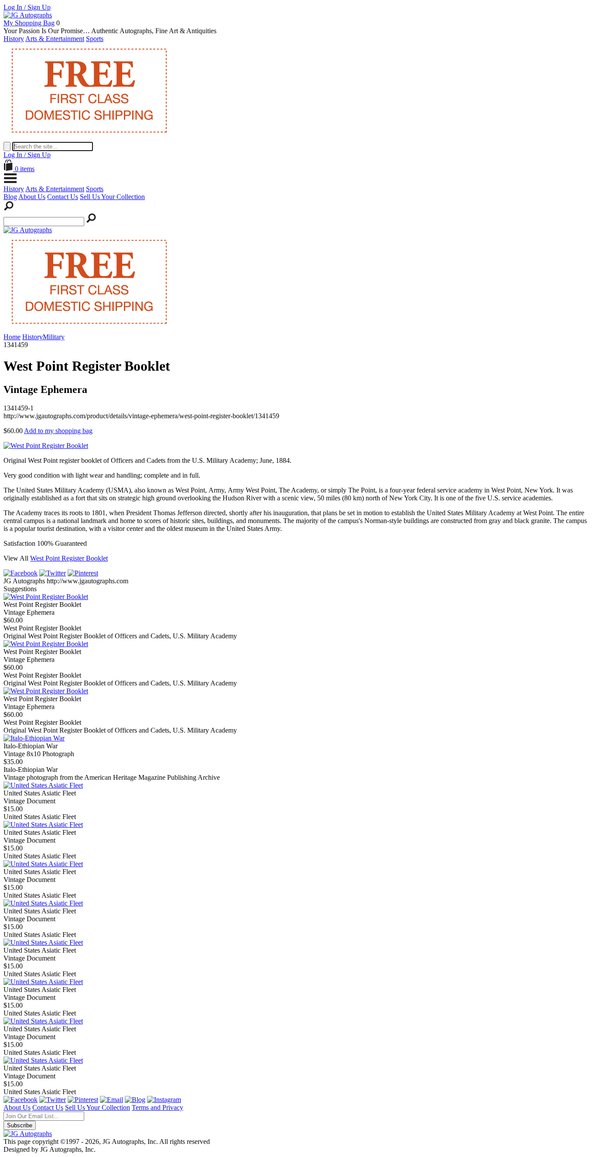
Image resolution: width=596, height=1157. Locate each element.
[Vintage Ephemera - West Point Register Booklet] (45, 596)
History (13, 38)
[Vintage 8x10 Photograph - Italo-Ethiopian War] (34, 738)
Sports (94, 38)
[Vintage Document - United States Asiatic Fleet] (43, 785)
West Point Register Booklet (69, 558)
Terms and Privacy (157, 1107)
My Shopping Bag (29, 23)
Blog (10, 196)
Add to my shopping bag (58, 430)
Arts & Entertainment (54, 38)
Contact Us (62, 196)
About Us (31, 196)
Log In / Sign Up (27, 7)
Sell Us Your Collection (112, 196)
